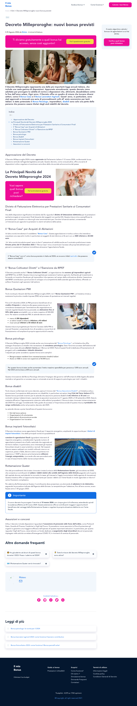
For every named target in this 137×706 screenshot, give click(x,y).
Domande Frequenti (79, 679)
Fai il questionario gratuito (80, 41)
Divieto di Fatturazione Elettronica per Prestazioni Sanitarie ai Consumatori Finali (44, 124)
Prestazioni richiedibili (56, 671)
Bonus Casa (25, 96)
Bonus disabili (18, 137)
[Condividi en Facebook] (39, 602)
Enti (12, 11)
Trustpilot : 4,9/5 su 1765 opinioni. (68, 693)
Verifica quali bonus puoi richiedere (117, 42)
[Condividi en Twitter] (57, 602)
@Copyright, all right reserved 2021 (68, 698)
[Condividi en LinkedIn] (45, 602)
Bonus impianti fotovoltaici (23, 139)
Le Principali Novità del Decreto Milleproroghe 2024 (31, 122)
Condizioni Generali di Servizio (105, 677)
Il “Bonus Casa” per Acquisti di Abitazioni (29, 127)
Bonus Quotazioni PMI (21, 132)
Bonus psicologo (19, 134)
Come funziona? (77, 671)
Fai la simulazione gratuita (38, 191)
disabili (66, 101)
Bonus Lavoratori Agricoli (47, 96)
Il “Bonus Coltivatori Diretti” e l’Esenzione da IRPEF (33, 129)
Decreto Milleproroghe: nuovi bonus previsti (33, 11)
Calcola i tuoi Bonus (120, 5)
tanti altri (73, 256)
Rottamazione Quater (21, 142)
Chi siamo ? (75, 674)
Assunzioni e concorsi (21, 144)
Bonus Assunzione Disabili (67, 391)
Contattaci (75, 682)
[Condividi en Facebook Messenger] (51, 602)
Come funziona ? (97, 5)
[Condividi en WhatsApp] (63, 602)
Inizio (7, 11)
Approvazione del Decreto (23, 119)
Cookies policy (99, 674)
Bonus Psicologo (40, 101)
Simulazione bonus (78, 677)
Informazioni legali (100, 671)
